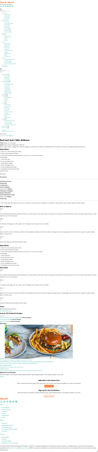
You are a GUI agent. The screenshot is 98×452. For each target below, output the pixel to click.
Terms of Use (13, 448)
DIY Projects (7, 26)
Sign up (2, 376)
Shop (3, 57)
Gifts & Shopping (8, 36)
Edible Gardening (8, 31)
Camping (6, 52)
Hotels (6, 55)
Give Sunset (4, 66)
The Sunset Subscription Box (10, 63)
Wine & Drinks (7, 18)
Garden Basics (7, 24)
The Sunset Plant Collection (9, 429)
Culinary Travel (8, 56)
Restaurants (7, 17)
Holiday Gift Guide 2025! (10, 59)
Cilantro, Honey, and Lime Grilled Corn (10, 317)
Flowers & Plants (8, 29)
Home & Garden (5, 20)
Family (6, 39)
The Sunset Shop (8, 60)
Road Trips (7, 49)
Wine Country (7, 47)
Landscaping (7, 27)
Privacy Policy (24, 448)
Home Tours (7, 21)
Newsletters (4, 65)
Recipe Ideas (7, 16)
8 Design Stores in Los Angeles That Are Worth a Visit (11, 367)
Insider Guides (7, 43)
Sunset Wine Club (8, 62)
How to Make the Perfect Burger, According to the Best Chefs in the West (16, 360)
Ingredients (3, 311)
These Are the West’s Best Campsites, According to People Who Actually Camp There (18, 363)
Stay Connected (3, 133)
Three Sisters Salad (5, 319)
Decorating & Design (9, 23)
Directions (9, 311)
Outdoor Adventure (9, 50)
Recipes (2, 358)
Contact (2, 434)
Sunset (2, 404)
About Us (4, 423)
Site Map (4, 431)
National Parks (8, 53)
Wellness (6, 37)
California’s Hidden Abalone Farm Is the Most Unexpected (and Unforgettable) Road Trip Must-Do (21, 370)
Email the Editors (7, 441)
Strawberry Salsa (5, 321)
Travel (3, 42)
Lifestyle (4, 34)
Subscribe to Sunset (7, 425)
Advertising (5, 437)
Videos (6, 40)
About (1, 420)
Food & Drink (4, 13)
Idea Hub (4, 33)
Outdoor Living (8, 30)
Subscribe (4, 130)
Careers (4, 439)
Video (4, 417)
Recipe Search (7, 14)
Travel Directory (8, 44)
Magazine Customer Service (8, 131)
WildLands (7, 46)
